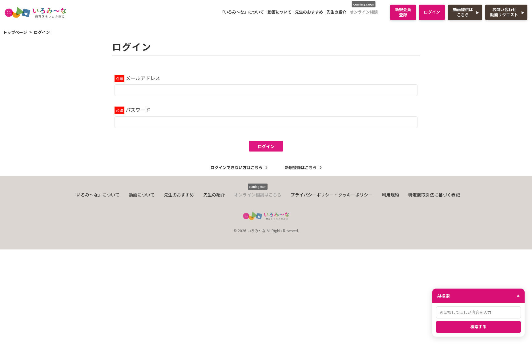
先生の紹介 (336, 12)
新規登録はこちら (301, 167)
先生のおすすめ (309, 12)
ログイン (432, 12)
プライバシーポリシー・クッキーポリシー (332, 195)
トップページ (15, 32)
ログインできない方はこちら (237, 167)
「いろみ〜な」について (242, 12)
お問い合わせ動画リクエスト (504, 12)
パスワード (138, 109)
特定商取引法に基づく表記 (434, 195)
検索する (478, 327)
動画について (280, 12)
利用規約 (390, 195)
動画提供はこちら (463, 12)
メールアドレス (143, 78)
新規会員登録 (403, 12)
